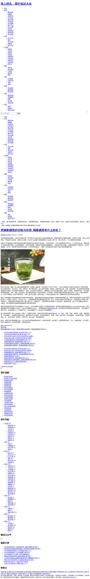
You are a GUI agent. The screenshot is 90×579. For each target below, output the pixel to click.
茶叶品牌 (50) (21, 571)
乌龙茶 (6, 47)
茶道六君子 (11, 110)
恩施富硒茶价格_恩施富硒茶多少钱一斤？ (17, 352)
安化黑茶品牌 (8, 397)
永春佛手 (10, 60)
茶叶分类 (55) (13, 571)
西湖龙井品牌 (8, 376)
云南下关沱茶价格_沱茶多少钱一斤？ (15, 563)
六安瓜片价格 (8, 402)
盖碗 (9, 106)
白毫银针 (10, 78)
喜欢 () (3, 325)
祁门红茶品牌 (8, 389)
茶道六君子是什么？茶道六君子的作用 (16, 561)
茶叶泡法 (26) (46, 571)
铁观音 (10, 49)
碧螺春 (10, 14)
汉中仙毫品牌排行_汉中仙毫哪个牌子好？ (17, 552)
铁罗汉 (10, 64)
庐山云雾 (10, 27)
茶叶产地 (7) (81, 571)
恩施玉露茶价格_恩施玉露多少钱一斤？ (16, 358)
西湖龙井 (10, 12)
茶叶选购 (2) (23, 573)
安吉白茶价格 (8, 395)
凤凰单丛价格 (8, 413)
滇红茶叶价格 (8, 404)
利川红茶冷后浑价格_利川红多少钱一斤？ (17, 348)
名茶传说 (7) (73, 571)
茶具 (5, 104)
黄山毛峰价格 (8, 387)
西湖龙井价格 (8, 380)
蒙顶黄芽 (10, 90)
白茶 (5, 77)
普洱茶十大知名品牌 (10, 378)
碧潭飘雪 (10, 97)
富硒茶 (8, 225)
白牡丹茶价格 (8, 415)
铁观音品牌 (7, 382)
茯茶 (9, 75)
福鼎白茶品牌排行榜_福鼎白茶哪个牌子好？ (18, 556)
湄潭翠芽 (10, 482)
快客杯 (10, 108)
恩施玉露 (10, 30)
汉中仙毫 (10, 34)
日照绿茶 (10, 479)
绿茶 (5, 10)
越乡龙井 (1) (47, 573)
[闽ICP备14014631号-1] (70, 577)
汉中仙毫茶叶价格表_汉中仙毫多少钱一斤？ (18, 550)
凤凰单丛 (10, 56)
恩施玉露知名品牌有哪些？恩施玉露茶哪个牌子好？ (20, 359)
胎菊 (9, 99)
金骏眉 (10, 43)
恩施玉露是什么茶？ (10, 363)
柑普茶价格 (7, 386)
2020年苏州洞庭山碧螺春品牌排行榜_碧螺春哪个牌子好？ (22, 558)
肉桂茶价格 (7, 408)
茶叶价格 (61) (5, 571)
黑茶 (5, 66)
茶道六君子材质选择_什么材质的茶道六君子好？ (19, 560)
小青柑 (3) (8, 573)
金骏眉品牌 (7, 391)
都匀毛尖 (10, 25)
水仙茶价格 (7, 410)
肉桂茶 (10, 53)
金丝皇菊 (10, 102)
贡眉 (9, 82)
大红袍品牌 (7, 400)
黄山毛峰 (10, 19)
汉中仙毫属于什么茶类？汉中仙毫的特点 (17, 554)
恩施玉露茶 (50, 308)
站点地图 (26, 575)
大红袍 (10, 51)
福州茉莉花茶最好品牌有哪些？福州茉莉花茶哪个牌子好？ (22, 549)
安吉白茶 (10, 21)
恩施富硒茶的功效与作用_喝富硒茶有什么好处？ (31, 230)
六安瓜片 (10, 17)
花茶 (5, 93)
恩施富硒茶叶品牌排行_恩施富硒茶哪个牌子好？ (32, 329)
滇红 (9, 40)
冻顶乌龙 (10, 62)
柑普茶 (10, 73)
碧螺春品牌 (7, 384)
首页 (5, 8)
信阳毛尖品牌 (8, 399)
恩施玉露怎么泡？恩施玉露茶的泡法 (15, 361)
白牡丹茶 (10, 80)
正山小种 (10, 38)
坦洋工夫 (10, 45)
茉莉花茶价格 (8, 411)
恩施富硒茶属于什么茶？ (8, 329)
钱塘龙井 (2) (15, 573)
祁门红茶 (10, 41)
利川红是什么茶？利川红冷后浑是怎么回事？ (18, 350)
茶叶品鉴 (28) (38, 571)
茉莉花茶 (10, 95)
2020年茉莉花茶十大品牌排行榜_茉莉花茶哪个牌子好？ (21, 547)
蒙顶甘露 (10, 32)
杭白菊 (10, 101)
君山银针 (10, 88)
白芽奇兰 (10, 58)
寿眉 (9, 84)
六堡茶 (10, 71)
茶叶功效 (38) (29, 571)
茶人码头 (8, 235)
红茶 (5, 36)
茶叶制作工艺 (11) (64, 571)
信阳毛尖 (10, 16)
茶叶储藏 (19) (54, 571)
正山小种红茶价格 (9, 406)
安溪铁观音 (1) (38, 573)
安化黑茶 (10, 69)
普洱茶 (10, 67)
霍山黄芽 (10, 91)
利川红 (10, 453)
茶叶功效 (3, 327)
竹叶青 (10, 29)
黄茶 (5, 86)
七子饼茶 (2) (30, 573)
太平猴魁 (10, 23)
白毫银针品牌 (8, 393)
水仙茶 (10, 54)
